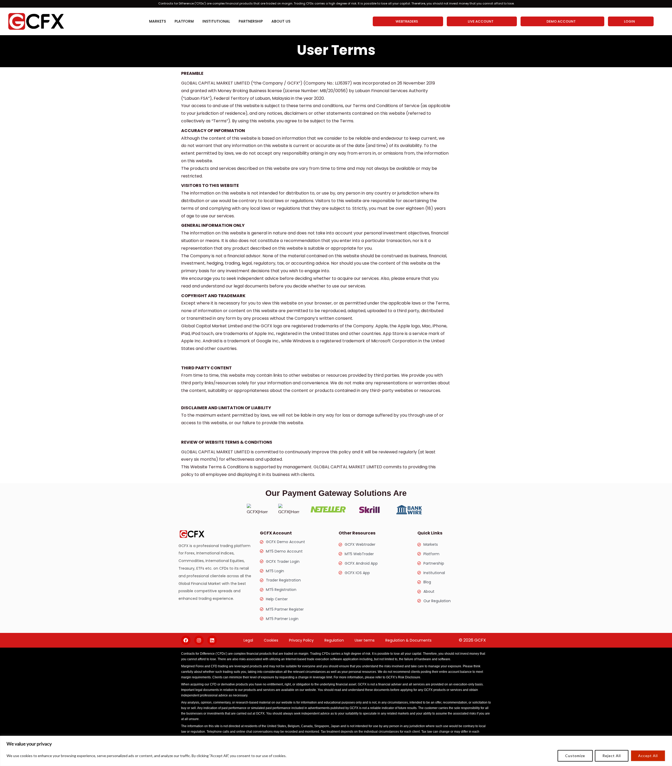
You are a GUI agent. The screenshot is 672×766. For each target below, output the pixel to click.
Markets (157, 21)
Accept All (648, 755)
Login (629, 21)
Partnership (251, 21)
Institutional (216, 21)
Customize (575, 755)
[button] (408, 21)
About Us (280, 21)
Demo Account (561, 21)
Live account (481, 21)
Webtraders (407, 21)
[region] (336, 751)
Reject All (611, 755)
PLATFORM (184, 21)
